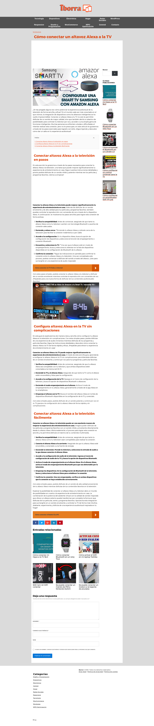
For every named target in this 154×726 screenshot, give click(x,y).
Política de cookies (111, 672)
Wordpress (36, 704)
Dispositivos (54, 19)
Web (34, 640)
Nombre (36, 621)
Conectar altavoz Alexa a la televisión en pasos (51, 141)
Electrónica (71, 19)
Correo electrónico (41, 630)
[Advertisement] (77, 55)
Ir (114, 73)
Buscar (105, 70)
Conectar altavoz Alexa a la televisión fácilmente (52, 146)
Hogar (87, 19)
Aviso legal (82, 672)
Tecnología (39, 19)
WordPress (115, 19)
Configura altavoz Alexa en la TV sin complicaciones (53, 144)
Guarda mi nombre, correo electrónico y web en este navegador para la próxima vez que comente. (65, 649)
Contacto (115, 25)
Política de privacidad (95, 672)
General (102, 25)
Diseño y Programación (54, 25)
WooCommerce (71, 25)
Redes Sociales (102, 19)
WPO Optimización (88, 25)
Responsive (39, 25)
